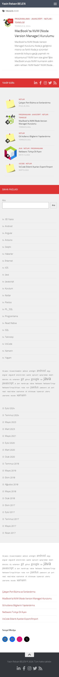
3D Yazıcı (9, 219)
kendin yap (25, 384)
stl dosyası (32, 392)
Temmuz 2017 (12, 519)
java (47, 378)
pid (49, 388)
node (23, 388)
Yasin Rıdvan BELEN (13, 3)
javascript (8, 383)
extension (16, 379)
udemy (47, 392)
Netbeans (38, 384)
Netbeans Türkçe (49, 384)
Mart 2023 (10, 429)
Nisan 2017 (10, 533)
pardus (34, 387)
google (35, 379)
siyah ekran (20, 392)
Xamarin (9, 350)
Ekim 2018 (10, 477)
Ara (3, 200)
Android (8, 226)
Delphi (8, 247)
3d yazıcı (5, 371)
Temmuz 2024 (12, 415)
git (22, 379)
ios (41, 379)
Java (20, 148)
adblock (25, 371)
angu (48, 371)
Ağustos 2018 (11, 484)
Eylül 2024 (10, 408)
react (4, 392)
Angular (8, 233)
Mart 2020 (10, 450)
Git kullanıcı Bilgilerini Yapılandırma (34, 136)
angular (4, 375)
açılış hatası (43, 375)
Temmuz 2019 (12, 463)
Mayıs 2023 (10, 422)
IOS (6, 267)
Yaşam (8, 357)
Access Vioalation (15, 371)
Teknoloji (20, 22)
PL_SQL (9, 309)
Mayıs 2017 (10, 526)
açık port (35, 375)
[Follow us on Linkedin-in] (35, 83)
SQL (7, 330)
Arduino (8, 240)
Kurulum (9, 288)
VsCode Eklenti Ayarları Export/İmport (36, 167)
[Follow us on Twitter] (50, 83)
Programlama (22, 19)
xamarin (21, 395)
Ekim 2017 (10, 505)
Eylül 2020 (10, 443)
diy (10, 379)
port (52, 388)
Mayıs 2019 (10, 470)
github (27, 379)
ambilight (32, 371)
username (5, 396)
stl (26, 392)
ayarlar (28, 375)
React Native (11, 323)
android (41, 370)
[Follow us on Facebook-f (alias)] (40, 83)
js (15, 384)
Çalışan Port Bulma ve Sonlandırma (34, 102)
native (32, 384)
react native (11, 392)
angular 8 (12, 375)
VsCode (22, 164)
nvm (27, 388)
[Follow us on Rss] (55, 83)
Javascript (36, 19)
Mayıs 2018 (10, 491)
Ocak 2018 (10, 498)
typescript (40, 392)
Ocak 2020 (10, 456)
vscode (13, 396)
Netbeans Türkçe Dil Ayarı (30, 151)
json (18, 384)
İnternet (9, 260)
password (43, 388)
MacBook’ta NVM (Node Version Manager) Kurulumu (27, 598)
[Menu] (55, 4)
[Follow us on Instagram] (45, 83)
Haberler (9, 254)
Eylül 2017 (10, 512)
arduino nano (20, 375)
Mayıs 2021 (10, 436)
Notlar (48, 19)
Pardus (8, 302)
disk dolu (5, 379)
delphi (51, 375)
